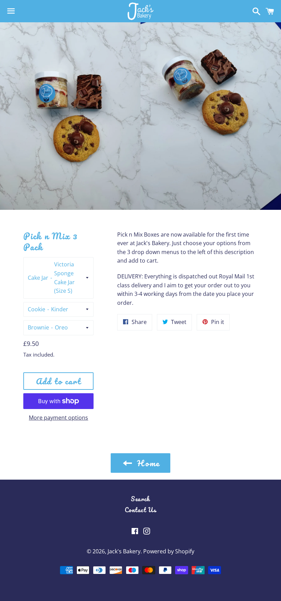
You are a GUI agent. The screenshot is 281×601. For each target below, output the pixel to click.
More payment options (58, 417)
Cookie (36, 309)
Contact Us (141, 510)
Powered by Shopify (168, 551)
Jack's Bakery (124, 551)
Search (140, 499)
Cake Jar (38, 277)
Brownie (38, 327)
